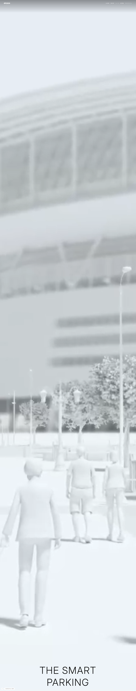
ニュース (117, 3)
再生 (2, 689)
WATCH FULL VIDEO (10, 688)
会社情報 (107, 3)
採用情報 (122, 3)
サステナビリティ (128, 3)
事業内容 (112, 3)
